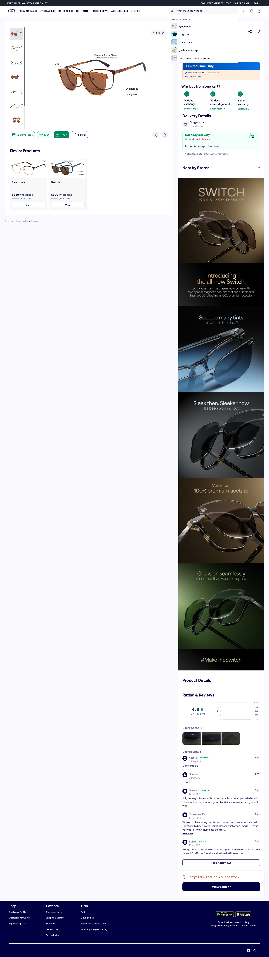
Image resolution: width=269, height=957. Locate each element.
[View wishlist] (244, 11)
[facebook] (248, 950)
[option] (204, 26)
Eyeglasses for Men (18, 912)
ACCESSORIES (119, 11)
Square (34, 221)
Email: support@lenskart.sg (94, 929)
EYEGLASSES (47, 11)
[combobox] (203, 11)
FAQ (83, 912)
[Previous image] (155, 134)
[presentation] (221, 97)
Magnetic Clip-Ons (18, 923)
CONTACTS (82, 11)
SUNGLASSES (65, 11)
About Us (50, 923)
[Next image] (165, 134)
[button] (257, 31)
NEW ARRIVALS (28, 11)
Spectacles (22, 221)
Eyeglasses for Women (20, 918)
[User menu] (259, 11)
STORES (135, 11)
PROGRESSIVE (100, 11)
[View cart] (252, 11)
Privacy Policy (52, 935)
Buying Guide (87, 918)
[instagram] (254, 950)
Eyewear (9, 221)
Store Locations (54, 912)
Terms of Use (52, 929)
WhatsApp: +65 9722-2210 (94, 923)
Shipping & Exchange (56, 918)
